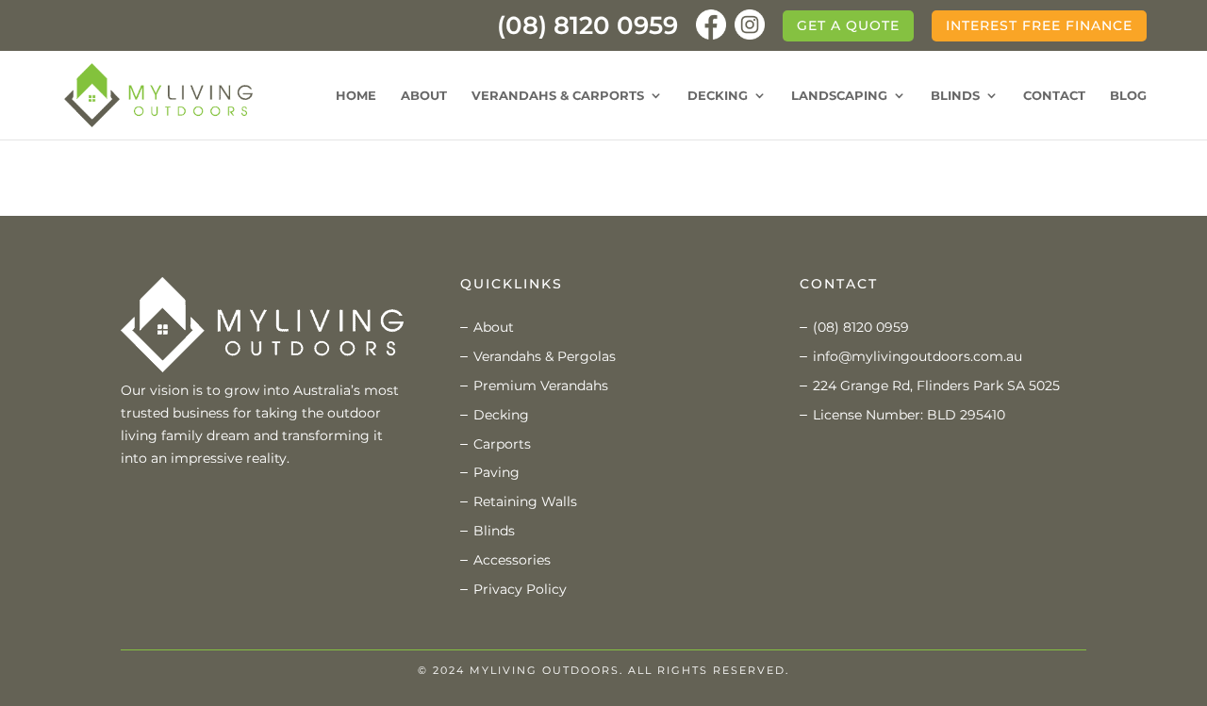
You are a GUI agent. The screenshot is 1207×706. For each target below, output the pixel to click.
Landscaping (839, 96)
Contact (1054, 96)
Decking (717, 96)
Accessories (512, 559)
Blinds (955, 96)
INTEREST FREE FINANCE (1039, 25)
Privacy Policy (520, 589)
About (424, 96)
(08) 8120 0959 (587, 30)
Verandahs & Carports (557, 96)
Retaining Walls (525, 501)
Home (356, 96)
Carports (502, 443)
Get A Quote (848, 25)
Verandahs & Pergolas (544, 356)
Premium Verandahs (540, 385)
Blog (1128, 96)
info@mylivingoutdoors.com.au (917, 356)
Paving (496, 472)
